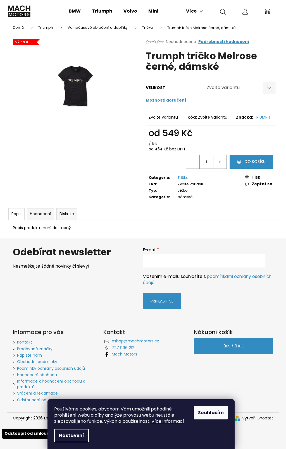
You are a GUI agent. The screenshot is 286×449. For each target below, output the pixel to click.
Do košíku (255, 161)
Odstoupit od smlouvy (28, 433)
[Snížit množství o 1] (193, 162)
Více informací (167, 421)
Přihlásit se (162, 301)
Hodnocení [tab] (40, 214)
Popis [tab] (16, 214)
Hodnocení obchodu (37, 375)
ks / (233, 346)
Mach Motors (124, 354)
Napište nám (29, 355)
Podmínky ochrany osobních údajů (51, 368)
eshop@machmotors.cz (135, 341)
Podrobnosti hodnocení (223, 41)
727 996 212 (123, 347)
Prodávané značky (35, 349)
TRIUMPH (262, 117)
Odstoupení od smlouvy (40, 400)
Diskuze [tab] (66, 214)
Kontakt (24, 342)
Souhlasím (211, 412)
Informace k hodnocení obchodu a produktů (51, 383)
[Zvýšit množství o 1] (220, 162)
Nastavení (71, 435)
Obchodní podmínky (37, 361)
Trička (183, 177)
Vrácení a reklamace (37, 393)
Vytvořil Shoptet (257, 418)
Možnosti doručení (166, 100)
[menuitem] (74, 11)
